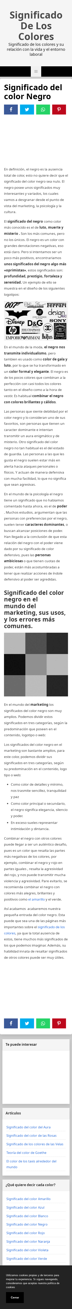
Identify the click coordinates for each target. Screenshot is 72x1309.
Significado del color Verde (26, 1258)
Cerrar (15, 1297)
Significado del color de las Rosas (31, 1135)
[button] (36, 71)
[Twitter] (27, 110)
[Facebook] (11, 110)
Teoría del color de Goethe (26, 1152)
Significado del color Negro (27, 1224)
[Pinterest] (59, 110)
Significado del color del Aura (28, 1127)
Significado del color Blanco (27, 1216)
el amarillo (36, 899)
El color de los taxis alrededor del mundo (31, 1164)
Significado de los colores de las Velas (34, 1144)
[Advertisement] (36, 141)
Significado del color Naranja (28, 1241)
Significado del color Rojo (25, 1233)
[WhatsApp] (43, 110)
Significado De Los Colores (36, 26)
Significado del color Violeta (27, 1250)
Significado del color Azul (25, 1207)
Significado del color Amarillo (28, 1199)
